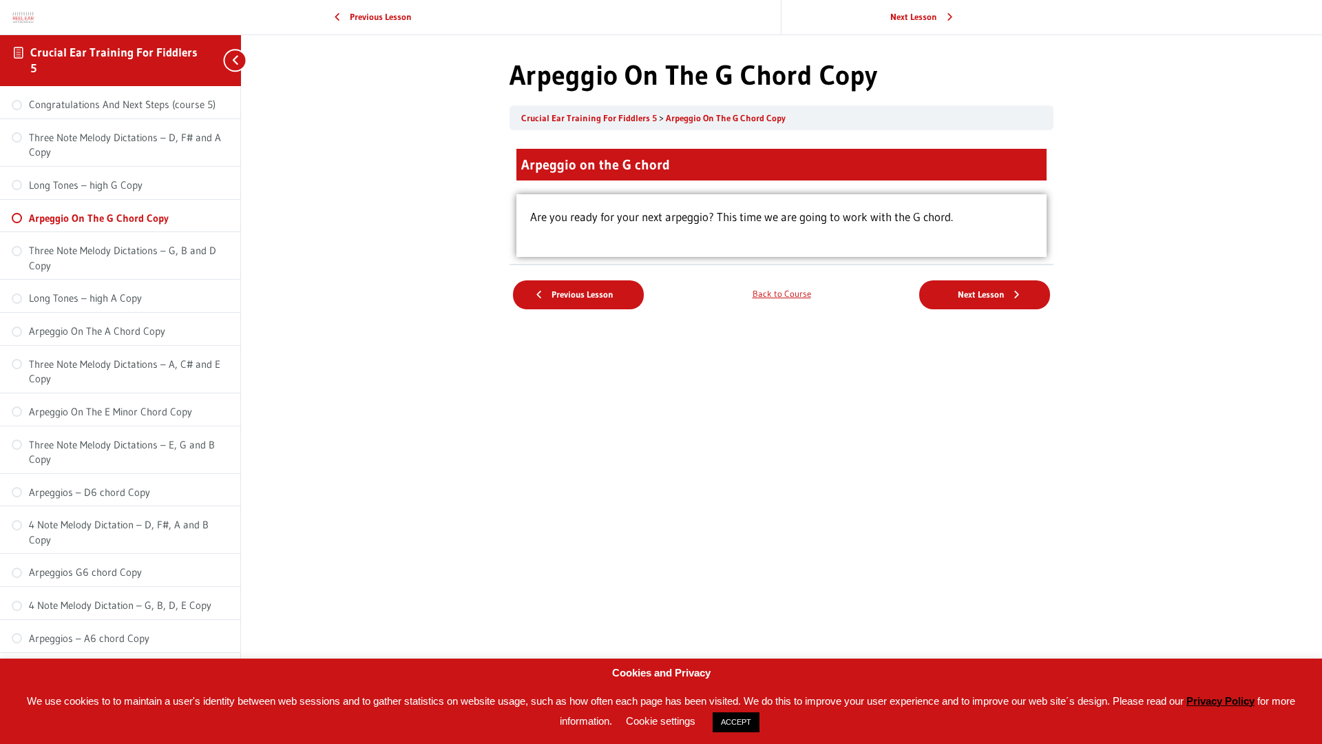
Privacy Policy (1220, 701)
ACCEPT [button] (736, 722)
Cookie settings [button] (660, 721)
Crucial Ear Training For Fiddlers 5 (590, 118)
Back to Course (782, 294)
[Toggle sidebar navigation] (227, 60)
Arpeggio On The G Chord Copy (726, 118)
